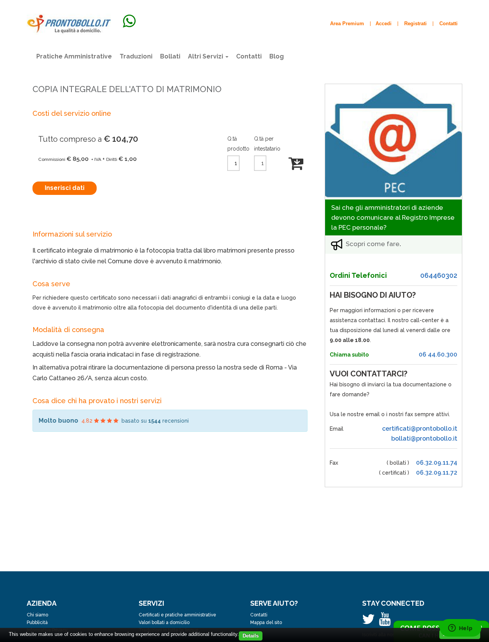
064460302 (438, 275)
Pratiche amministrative (74, 56)
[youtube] (386, 622)
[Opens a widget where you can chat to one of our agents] (460, 628)
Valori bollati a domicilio (164, 622)
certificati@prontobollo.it (419, 428)
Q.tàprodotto (238, 144)
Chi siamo (37, 615)
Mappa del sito (266, 622)
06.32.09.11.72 (436, 472)
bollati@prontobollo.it (424, 438)
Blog (276, 56)
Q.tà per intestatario (267, 144)
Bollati (170, 56)
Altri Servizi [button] (206, 56)
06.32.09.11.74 (436, 462)
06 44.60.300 (438, 354)
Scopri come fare (373, 244)
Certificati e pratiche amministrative (177, 615)
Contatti (249, 56)
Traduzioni (136, 56)
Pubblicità (37, 622)
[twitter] (370, 622)
